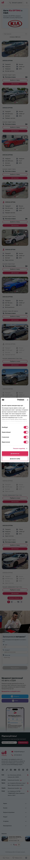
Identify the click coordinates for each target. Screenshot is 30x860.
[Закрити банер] (27, 399)
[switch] (26, 432)
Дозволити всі (15, 453)
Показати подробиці (19, 448)
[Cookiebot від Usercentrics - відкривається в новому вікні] (18, 400)
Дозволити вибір (15, 458)
